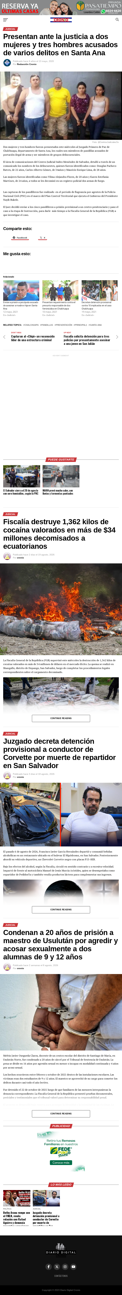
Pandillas (47, 325)
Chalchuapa (32, 325)
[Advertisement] (61, 405)
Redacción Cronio (27, 64)
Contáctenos (61, 1275)
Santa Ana (96, 325)
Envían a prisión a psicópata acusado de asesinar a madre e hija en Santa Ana (20, 305)
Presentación (64, 325)
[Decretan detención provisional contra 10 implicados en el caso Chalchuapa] (100, 290)
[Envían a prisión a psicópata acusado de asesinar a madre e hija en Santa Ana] (21, 290)
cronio (20, 557)
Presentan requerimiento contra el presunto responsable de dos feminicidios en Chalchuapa (58, 305)
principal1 (81, 325)
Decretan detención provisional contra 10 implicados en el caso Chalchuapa (97, 305)
